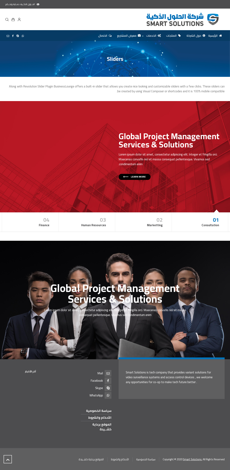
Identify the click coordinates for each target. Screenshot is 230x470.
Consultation (210, 221)
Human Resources (93, 221)
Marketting (155, 221)
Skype (99, 388)
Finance (44, 221)
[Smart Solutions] (182, 19)
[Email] (8, 36)
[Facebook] (13, 36)
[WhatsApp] (23, 36)
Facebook (97, 380)
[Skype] (18, 36)
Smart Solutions (192, 459)
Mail (100, 373)
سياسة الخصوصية (98, 411)
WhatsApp (96, 395)
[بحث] (7, 19)
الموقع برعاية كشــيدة (101, 427)
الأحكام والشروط (99, 417)
